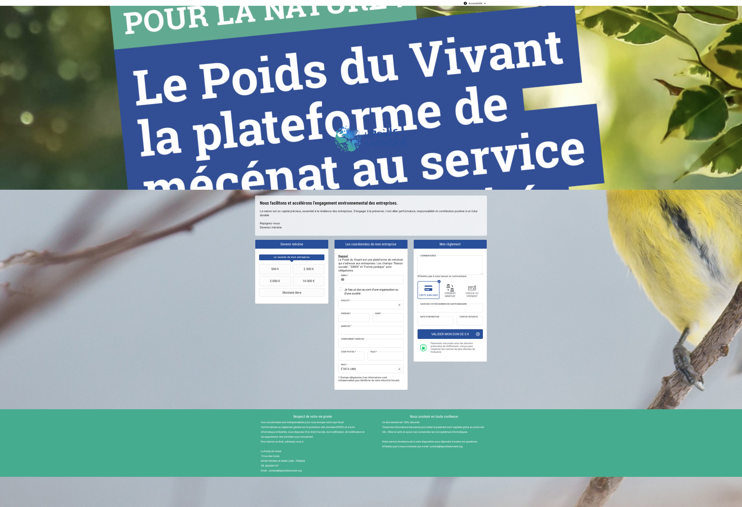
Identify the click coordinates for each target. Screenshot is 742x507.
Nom (378, 313)
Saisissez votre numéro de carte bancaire (443, 304)
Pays (344, 365)
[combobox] (371, 304)
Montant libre (292, 292)
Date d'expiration (429, 317)
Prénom (346, 313)
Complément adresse (352, 339)
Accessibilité (475, 3)
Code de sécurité (468, 317)
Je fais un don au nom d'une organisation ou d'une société (371, 291)
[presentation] (291, 257)
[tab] (291, 257)
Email (344, 275)
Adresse (346, 326)
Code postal (348, 352)
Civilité (345, 300)
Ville (373, 352)
